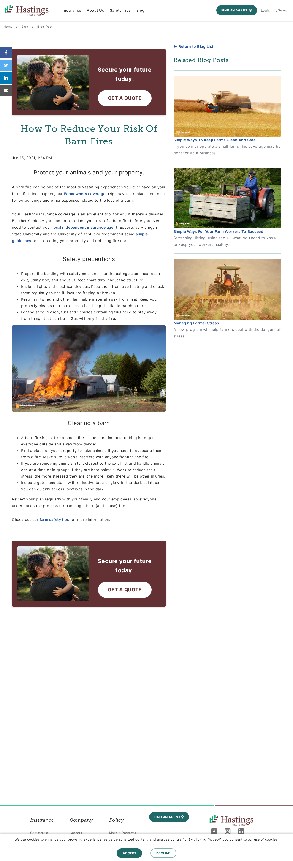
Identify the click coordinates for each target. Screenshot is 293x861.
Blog (140, 10)
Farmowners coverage (85, 193)
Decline (163, 853)
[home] (231, 820)
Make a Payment (122, 833)
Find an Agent (234, 10)
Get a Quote (125, 98)
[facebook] (215, 832)
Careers (76, 833)
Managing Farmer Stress (196, 323)
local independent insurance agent (84, 227)
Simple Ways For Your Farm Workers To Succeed (218, 231)
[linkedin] (242, 832)
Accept (129, 853)
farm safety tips (54, 519)
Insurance (72, 10)
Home (8, 26)
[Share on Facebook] (6, 52)
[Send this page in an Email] (6, 90)
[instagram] (229, 832)
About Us (95, 10)
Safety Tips (120, 10)
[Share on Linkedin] (6, 78)
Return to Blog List (196, 46)
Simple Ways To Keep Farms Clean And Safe (214, 140)
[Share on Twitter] (6, 65)
